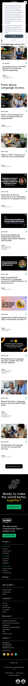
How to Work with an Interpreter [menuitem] (11, 623)
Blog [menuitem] (3, 631)
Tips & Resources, (6, 248)
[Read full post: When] (14, 100)
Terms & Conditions (14, 675)
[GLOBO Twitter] (12, 654)
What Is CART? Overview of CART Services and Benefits (13, 156)
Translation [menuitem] (5, 560)
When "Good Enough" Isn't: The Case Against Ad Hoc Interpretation (12, 117)
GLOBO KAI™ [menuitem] (5, 553)
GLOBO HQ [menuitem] (5, 549)
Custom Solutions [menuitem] (7, 590)
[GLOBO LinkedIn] (4, 654)
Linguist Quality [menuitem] (6, 592)
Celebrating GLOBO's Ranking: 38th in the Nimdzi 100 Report (14, 319)
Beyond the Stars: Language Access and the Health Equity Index (13, 403)
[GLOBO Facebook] (8, 654)
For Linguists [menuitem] (5, 609)
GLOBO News (5, 330)
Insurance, (4, 413)
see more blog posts (14, 466)
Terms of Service (9, 673)
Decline (14, 40)
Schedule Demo (14, 507)
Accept (14, 36)
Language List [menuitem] (6, 625)
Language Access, (6, 246)
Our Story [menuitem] (4, 603)
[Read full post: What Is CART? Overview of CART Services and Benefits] (14, 140)
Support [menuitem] (4, 594)
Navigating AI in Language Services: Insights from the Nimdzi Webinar (12, 361)
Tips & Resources (6, 416)
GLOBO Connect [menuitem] (6, 551)
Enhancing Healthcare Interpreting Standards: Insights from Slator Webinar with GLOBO (13, 238)
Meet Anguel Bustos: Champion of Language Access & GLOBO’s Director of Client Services (14, 280)
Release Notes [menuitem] (6, 629)
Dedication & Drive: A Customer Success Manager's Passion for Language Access (13, 197)
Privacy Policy (19, 673)
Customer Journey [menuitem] (7, 568)
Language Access (7, 77)
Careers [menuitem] (4, 611)
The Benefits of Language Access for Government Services (12, 447)
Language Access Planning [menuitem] (9, 621)
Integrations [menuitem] (5, 563)
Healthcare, (6, 76)
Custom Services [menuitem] (6, 572)
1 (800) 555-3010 (6, 650)
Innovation (4, 249)
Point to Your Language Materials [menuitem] (11, 627)
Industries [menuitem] (5, 570)
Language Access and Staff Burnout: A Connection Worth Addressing (14, 68)
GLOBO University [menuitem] (7, 633)
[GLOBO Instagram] (16, 654)
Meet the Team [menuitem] (6, 607)
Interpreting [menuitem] (5, 558)
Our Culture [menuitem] (5, 605)
